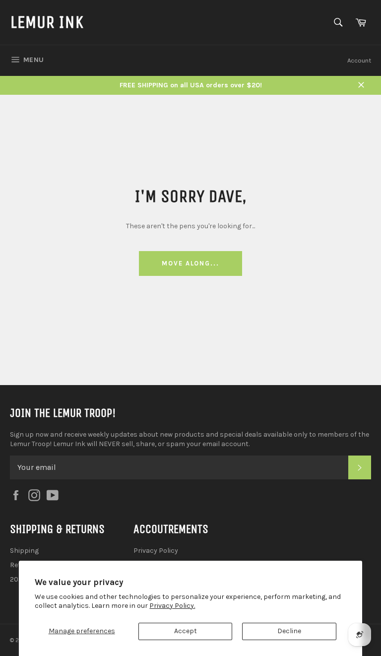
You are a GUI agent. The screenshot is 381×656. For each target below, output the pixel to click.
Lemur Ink (46, 22)
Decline (289, 631)
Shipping (24, 550)
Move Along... (190, 263)
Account (359, 60)
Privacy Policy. (172, 605)
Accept (185, 631)
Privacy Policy (155, 550)
